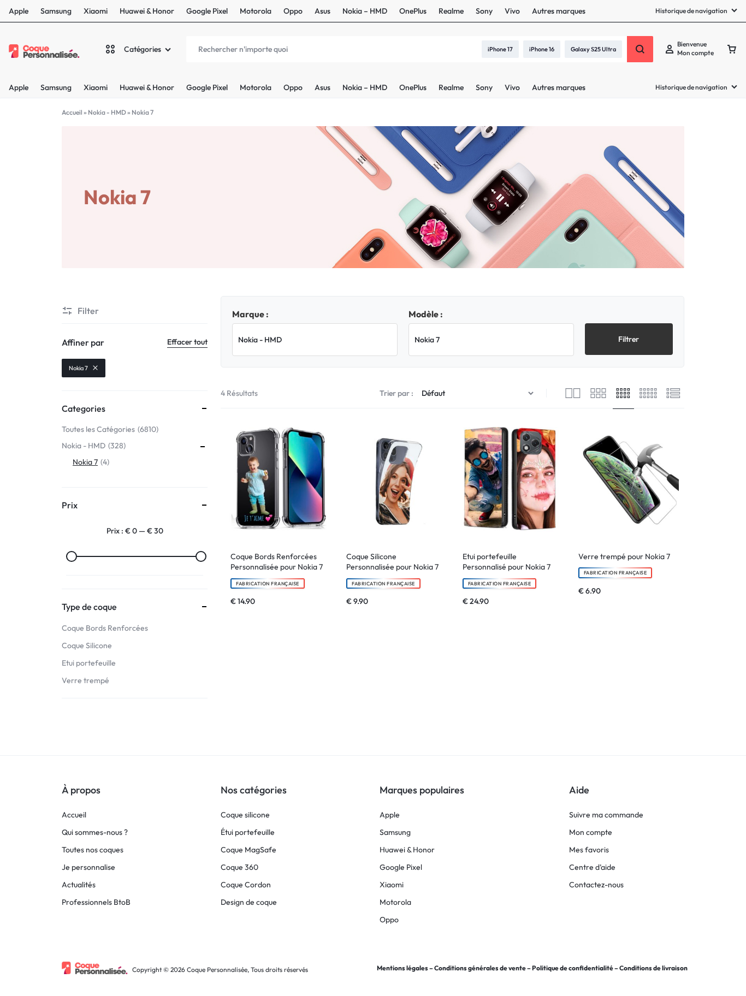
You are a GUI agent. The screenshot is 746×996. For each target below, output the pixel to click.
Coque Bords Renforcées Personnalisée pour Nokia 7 (276, 562)
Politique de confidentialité (572, 968)
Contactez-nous (596, 885)
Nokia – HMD (364, 87)
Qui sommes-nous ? (95, 832)
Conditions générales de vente (480, 968)
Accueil (72, 112)
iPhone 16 (541, 49)
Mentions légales (402, 968)
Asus (322, 87)
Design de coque (249, 902)
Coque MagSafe (248, 850)
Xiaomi (96, 87)
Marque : (250, 314)
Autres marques (558, 87)
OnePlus (413, 87)
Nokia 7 (78, 368)
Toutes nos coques (92, 850)
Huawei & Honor (147, 87)
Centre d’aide (592, 867)
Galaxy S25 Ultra (593, 49)
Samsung (56, 87)
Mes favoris (589, 850)
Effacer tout (187, 342)
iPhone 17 (500, 49)
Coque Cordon (246, 885)
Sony (484, 87)
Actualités (79, 885)
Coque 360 (239, 867)
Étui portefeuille (248, 832)
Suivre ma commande (606, 815)
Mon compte (590, 832)
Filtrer (628, 339)
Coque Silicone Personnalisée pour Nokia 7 (392, 562)
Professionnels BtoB (96, 902)
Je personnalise (88, 867)
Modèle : (425, 314)
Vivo (512, 87)
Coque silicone (245, 815)
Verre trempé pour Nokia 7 (624, 556)
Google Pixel (207, 87)
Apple (18, 87)
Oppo (293, 87)
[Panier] (731, 49)
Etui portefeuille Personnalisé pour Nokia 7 (506, 562)
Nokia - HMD (107, 112)
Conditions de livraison (653, 968)
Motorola (255, 87)
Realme (451, 87)
